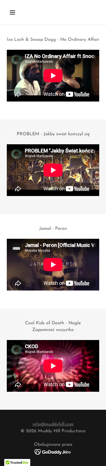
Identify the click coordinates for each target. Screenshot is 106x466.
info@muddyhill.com (53, 424)
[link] (53, 451)
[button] (17, 12)
